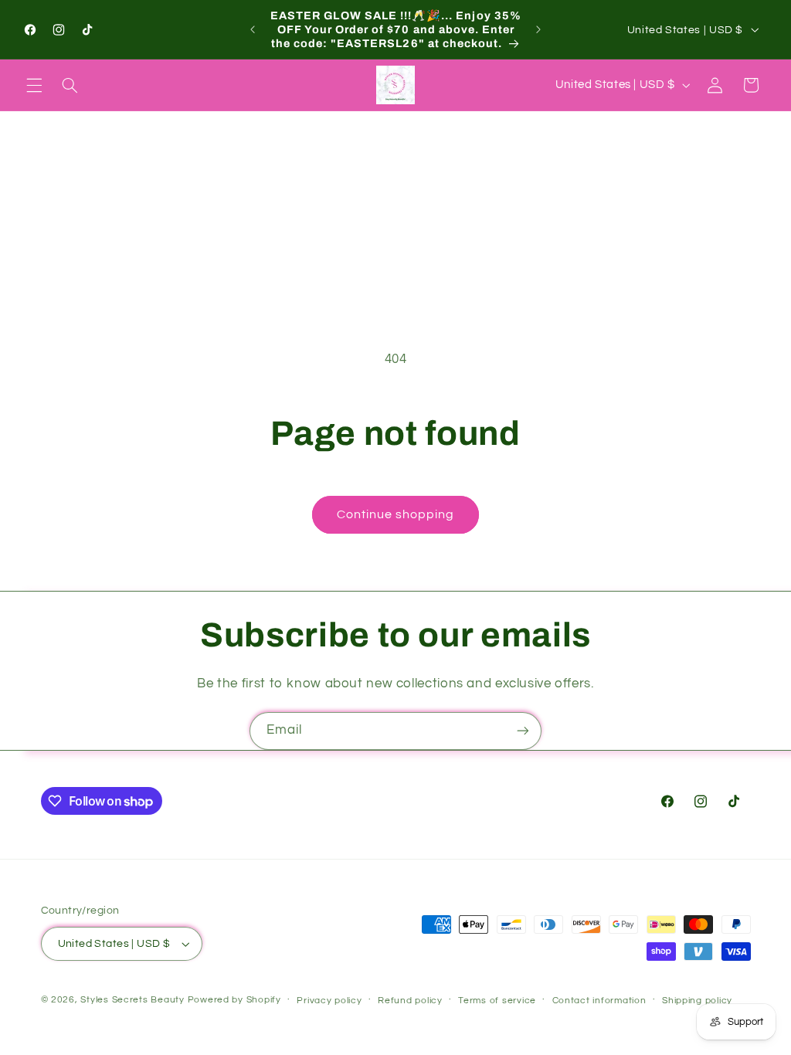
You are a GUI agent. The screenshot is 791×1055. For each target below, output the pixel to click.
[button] (34, 85)
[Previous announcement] (253, 29)
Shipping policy (697, 1000)
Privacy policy (329, 1000)
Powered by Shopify (234, 1000)
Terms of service (497, 1000)
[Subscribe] (523, 731)
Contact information (599, 1000)
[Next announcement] (538, 29)
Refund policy (410, 1000)
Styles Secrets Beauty (133, 1000)
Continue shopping (396, 514)
